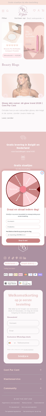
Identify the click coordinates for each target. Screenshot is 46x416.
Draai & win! (23, 241)
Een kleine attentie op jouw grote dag (18, 231)
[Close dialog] (42, 172)
